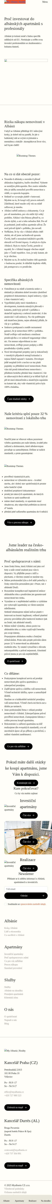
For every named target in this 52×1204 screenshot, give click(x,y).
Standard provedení (13, 968)
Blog (6, 1023)
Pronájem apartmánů (13, 994)
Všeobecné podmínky (14, 1188)
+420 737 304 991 (12, 1153)
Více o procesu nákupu (17, 522)
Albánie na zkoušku (13, 990)
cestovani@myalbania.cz (15, 1150)
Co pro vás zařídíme (16, 746)
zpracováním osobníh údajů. (33, 904)
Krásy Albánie (10, 928)
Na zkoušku (46, 1201)
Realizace (32, 1201)
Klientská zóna (11, 997)
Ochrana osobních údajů (15, 1192)
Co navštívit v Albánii (14, 935)
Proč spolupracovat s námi (16, 957)
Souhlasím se (27, 904)
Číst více (27, 815)
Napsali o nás (10, 1020)
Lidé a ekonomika (12, 931)
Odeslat (24, 895)
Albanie (6, 1201)
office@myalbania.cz (14, 1092)
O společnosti (13, 661)
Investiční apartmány (13, 954)
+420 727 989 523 (12, 1095)
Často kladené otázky (17, 399)
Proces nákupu (11, 964)
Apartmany (19, 1201)
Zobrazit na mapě (15, 1107)
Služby (7, 987)
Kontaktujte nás (24, 783)
